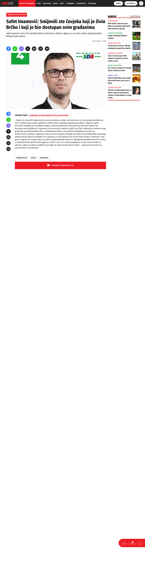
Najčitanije (133, 544)
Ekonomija (47, 3)
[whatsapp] (15, 48)
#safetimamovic (22, 158)
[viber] (21, 48)
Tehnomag (92, 3)
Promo (55, 3)
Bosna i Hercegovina (27, 3)
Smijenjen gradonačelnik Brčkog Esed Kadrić (49, 115)
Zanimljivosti (81, 3)
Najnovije (124, 544)
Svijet (39, 3)
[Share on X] (27, 48)
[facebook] (8, 48)
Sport (62, 3)
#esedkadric (44, 158)
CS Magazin (70, 3)
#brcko (33, 158)
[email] (34, 48)
